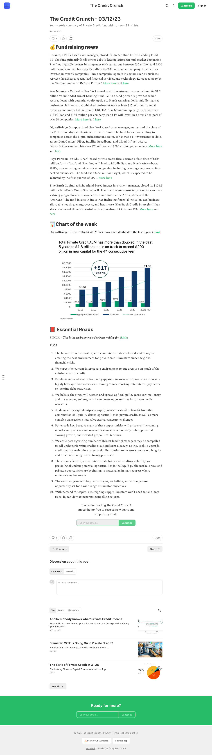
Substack (90, 748)
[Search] (167, 5)
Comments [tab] (56, 571)
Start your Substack (97, 740)
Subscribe (186, 5)
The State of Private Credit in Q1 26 (74, 665)
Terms (115, 732)
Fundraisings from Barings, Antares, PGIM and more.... (79, 647)
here (126, 83)
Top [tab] (53, 610)
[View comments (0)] (63, 38)
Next (153, 549)
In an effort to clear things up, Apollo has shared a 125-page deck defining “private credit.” (89, 625)
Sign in (202, 5)
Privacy (107, 732)
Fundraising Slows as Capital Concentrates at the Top (78, 669)
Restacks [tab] (69, 571)
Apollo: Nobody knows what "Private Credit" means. (86, 619)
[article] (106, 626)
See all (56, 686)
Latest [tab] (61, 610)
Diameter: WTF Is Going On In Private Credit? (81, 643)
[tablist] (63, 571)
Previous (61, 549)
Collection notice (129, 732)
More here (110, 83)
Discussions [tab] (73, 610)
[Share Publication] (174, 5)
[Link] (45, 46)
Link (157, 232)
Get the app (121, 740)
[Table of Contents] (3, 377)
